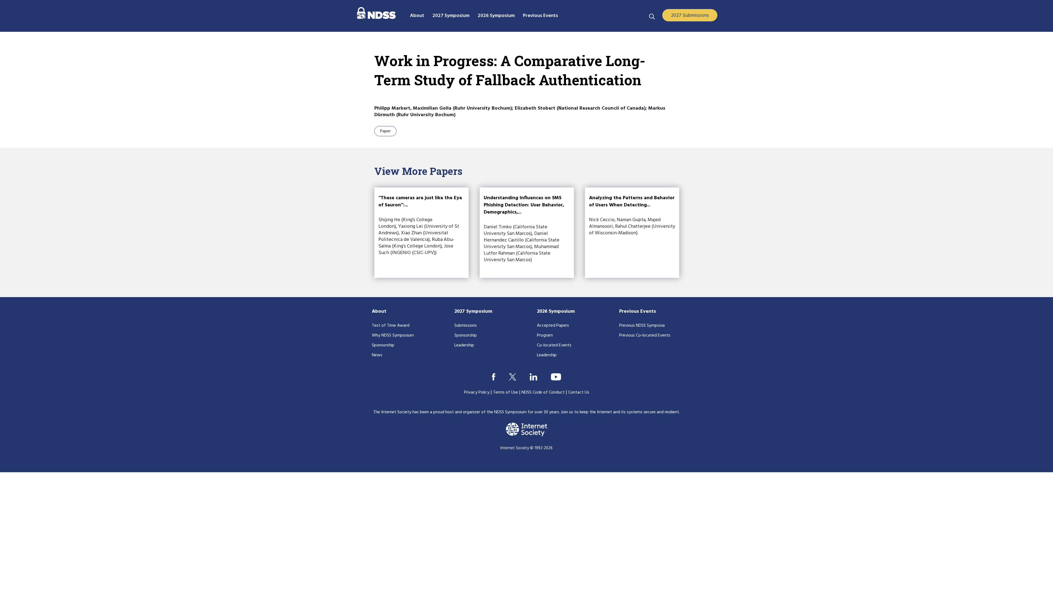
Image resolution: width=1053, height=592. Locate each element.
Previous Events (637, 311)
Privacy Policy (476, 392)
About (379, 311)
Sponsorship (383, 345)
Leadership (464, 345)
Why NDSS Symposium (393, 335)
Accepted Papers (553, 325)
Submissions (465, 325)
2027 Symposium (473, 311)
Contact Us (578, 392)
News (377, 355)
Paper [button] (385, 131)
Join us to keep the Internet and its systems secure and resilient (620, 412)
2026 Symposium (556, 311)
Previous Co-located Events (644, 335)
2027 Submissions (690, 15)
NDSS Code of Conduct (543, 392)
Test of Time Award (390, 325)
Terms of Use (505, 392)
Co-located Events (554, 345)
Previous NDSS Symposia (642, 325)
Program (545, 335)
